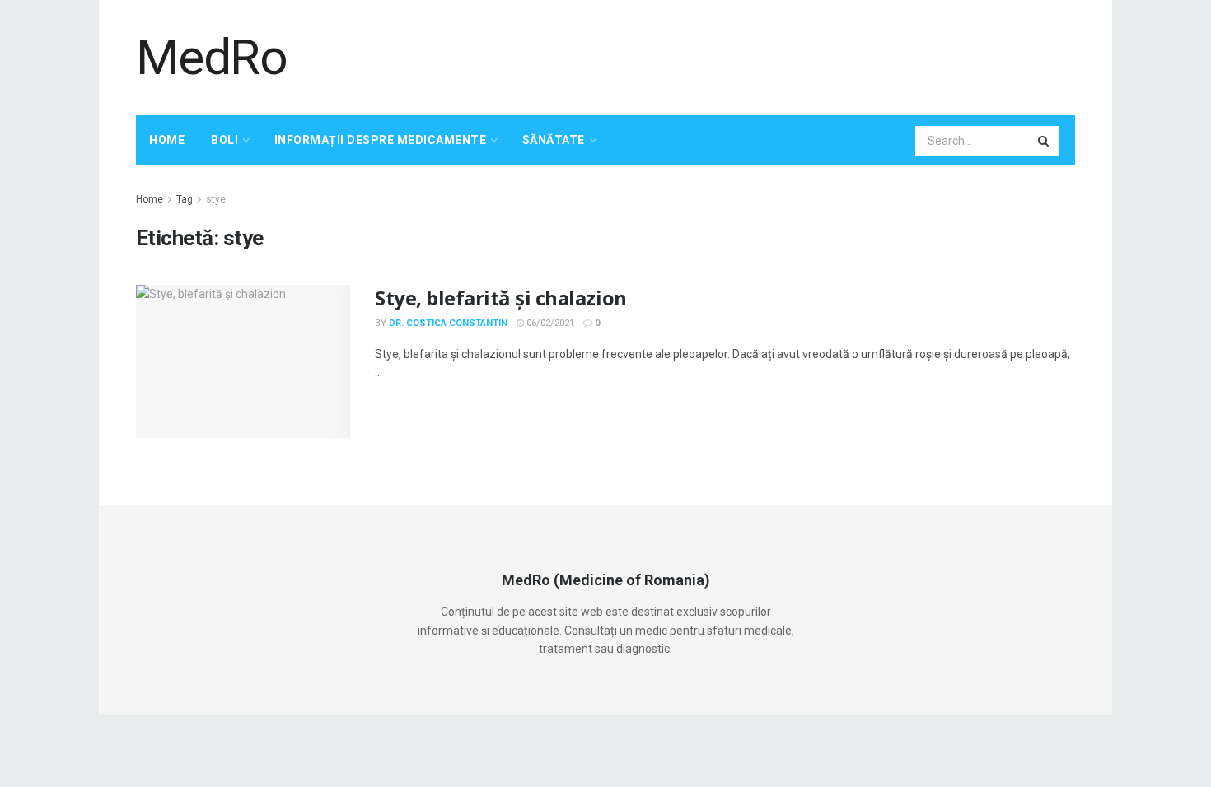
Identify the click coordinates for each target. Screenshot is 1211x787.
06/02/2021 (549, 323)
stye (216, 199)
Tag (184, 199)
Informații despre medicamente (380, 140)
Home (167, 140)
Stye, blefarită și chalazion (501, 297)
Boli (224, 140)
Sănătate (553, 140)
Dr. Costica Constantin (448, 323)
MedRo (212, 57)
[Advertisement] (775, 55)
